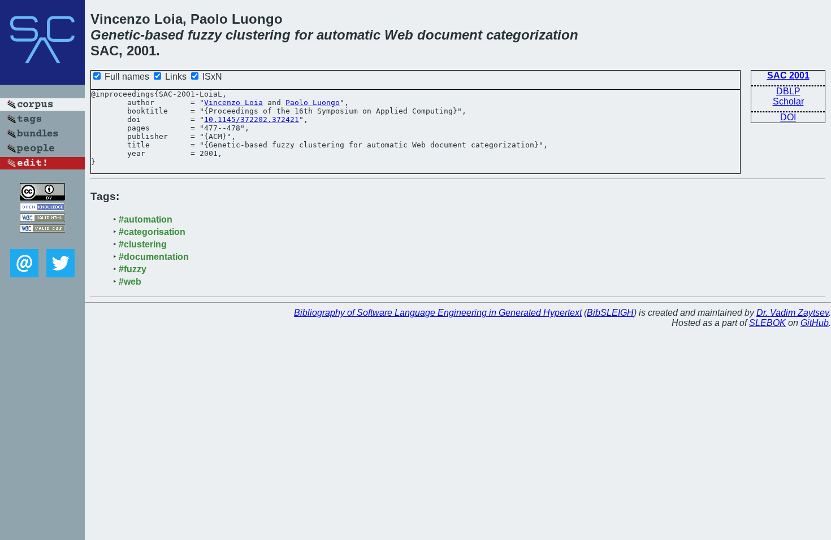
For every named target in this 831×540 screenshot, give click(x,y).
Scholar (788, 101)
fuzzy (205, 34)
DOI (788, 117)
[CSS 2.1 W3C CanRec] (42, 241)
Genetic (115, 34)
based (164, 34)
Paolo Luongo (312, 102)
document (449, 34)
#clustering (143, 244)
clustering (258, 34)
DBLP (788, 91)
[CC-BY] (42, 197)
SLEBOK (767, 323)
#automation (145, 219)
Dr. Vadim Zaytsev (792, 312)
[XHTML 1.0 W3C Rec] (42, 219)
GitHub (814, 323)
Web (398, 34)
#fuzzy (132, 269)
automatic (348, 34)
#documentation (154, 257)
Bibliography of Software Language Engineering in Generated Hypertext (438, 312)
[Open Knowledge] (42, 208)
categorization (532, 34)
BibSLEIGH (610, 312)
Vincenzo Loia (233, 102)
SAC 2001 (788, 75)
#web (130, 281)
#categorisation (152, 232)
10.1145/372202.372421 (251, 119)
